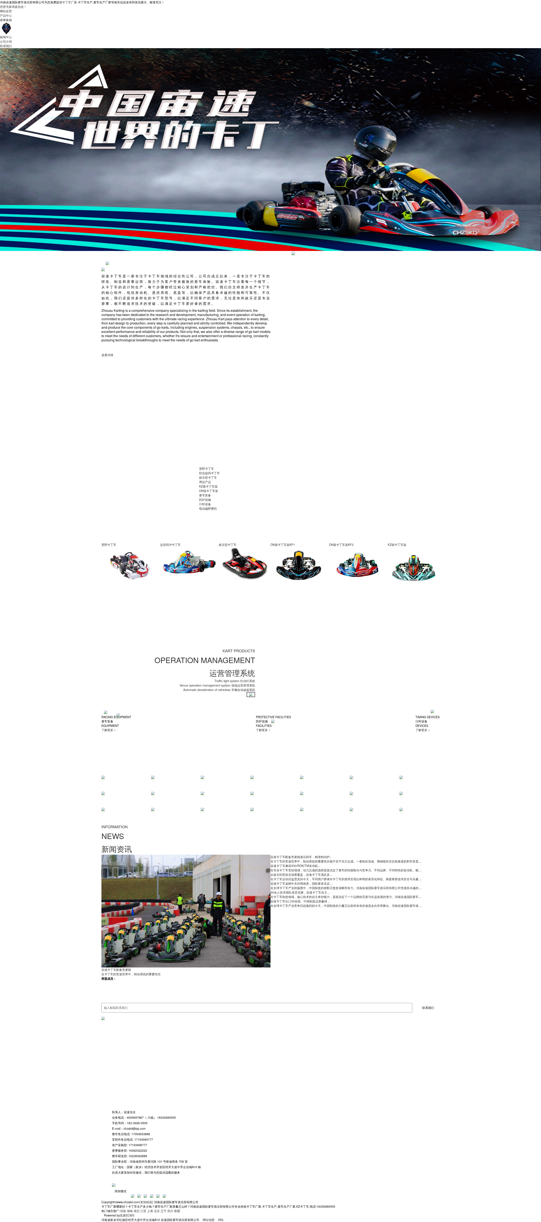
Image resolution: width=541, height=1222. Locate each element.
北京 (157, 1211)
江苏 (143, 1211)
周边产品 (205, 482)
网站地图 (208, 1220)
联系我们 (6, 46)
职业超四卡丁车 (209, 473)
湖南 (130, 1211)
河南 (123, 1211)
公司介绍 (6, 41)
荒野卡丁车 (206, 468)
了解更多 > (108, 730)
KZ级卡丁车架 (208, 486)
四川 (170, 1211)
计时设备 (205, 504)
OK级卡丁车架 (208, 491)
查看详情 (107, 355)
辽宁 (164, 1211)
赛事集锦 (6, 20)
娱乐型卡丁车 (208, 477)
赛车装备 (205, 495)
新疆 (177, 1211)
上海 (150, 1211)
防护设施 (205, 499)
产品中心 (6, 15)
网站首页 (6, 11)
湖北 (136, 1211)
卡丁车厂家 (69, 2)
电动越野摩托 (208, 508)
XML (221, 1220)
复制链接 (146, 1202)
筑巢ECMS (127, 1215)
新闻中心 (6, 37)
